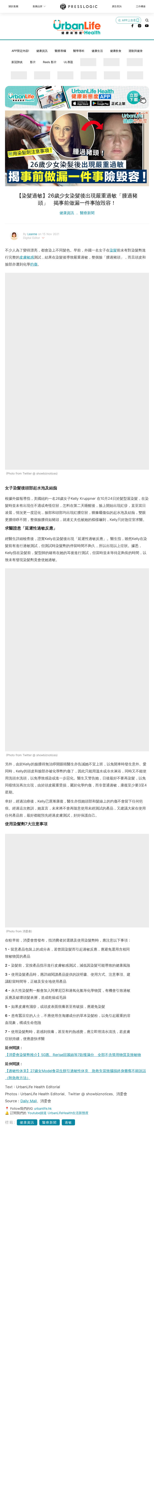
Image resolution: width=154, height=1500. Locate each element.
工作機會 (141, 6)
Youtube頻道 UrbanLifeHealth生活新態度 (57, 1113)
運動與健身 (136, 50)
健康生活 (97, 50)
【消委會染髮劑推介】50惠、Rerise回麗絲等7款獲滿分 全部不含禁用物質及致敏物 (73, 1055)
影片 (33, 62)
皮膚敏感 (26, 257)
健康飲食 (115, 50)
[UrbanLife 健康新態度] (77, 27)
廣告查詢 (117, 6)
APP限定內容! (20, 50)
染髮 (113, 250)
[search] (147, 20)
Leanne (32, 234)
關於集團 (13, 6)
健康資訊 (42, 50)
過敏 (68, 1122)
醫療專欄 (60, 50)
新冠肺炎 (17, 62)
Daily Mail (28, 1101)
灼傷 (33, 264)
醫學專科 (78, 50)
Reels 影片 (50, 62)
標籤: (10, 1122)
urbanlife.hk (43, 1108)
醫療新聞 (86, 213)
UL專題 (68, 62)
